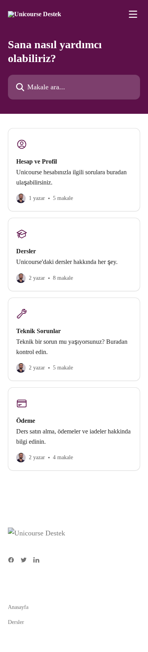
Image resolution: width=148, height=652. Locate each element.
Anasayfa (18, 607)
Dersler (16, 622)
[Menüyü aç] (133, 14)
